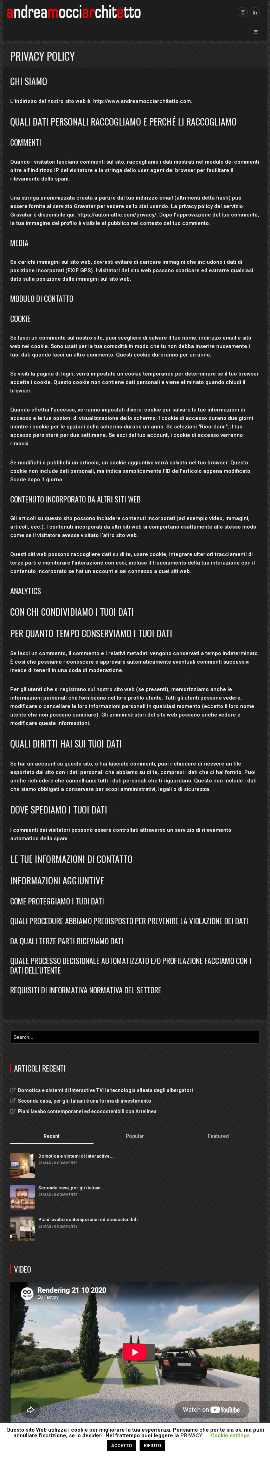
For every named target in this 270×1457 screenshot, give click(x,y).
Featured (218, 1136)
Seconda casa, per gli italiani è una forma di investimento (84, 1101)
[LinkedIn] (255, 12)
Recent (52, 1136)
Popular (135, 1136)
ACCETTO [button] (121, 1445)
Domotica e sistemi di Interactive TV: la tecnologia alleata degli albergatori (105, 1090)
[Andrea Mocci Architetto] (74, 11)
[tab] (52, 1136)
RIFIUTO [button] (152, 1445)
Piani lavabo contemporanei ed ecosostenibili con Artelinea (87, 1111)
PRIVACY (191, 1435)
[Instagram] (243, 12)
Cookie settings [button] (230, 1435)
